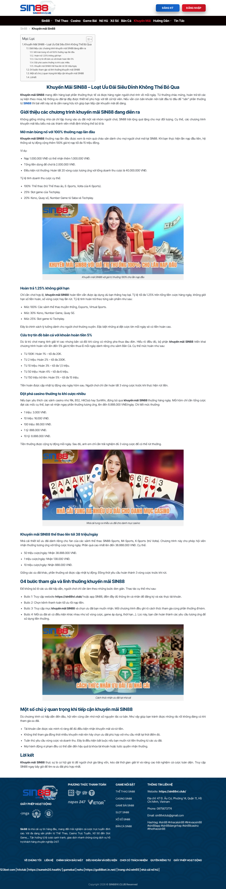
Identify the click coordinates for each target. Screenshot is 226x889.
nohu (80, 869)
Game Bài (90, 21)
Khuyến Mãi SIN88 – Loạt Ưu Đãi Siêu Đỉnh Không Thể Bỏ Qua (57, 44)
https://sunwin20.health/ (44, 869)
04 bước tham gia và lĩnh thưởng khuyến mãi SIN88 (55, 69)
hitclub (21, 869)
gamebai (69, 869)
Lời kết (33, 77)
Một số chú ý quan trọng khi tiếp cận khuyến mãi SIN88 (57, 73)
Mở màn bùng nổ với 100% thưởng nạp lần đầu (54, 52)
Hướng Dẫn (161, 21)
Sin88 (45, 21)
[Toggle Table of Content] (87, 39)
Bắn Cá (126, 21)
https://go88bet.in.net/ (100, 869)
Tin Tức (179, 21)
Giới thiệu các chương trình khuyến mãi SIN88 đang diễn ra (57, 48)
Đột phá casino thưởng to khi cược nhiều (51, 62)
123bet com (7, 869)
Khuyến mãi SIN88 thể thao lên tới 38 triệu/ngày (55, 66)
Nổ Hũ (103, 21)
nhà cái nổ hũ (149, 869)
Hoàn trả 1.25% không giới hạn (47, 55)
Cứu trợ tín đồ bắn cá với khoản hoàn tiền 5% (53, 59)
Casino (76, 21)
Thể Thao (61, 21)
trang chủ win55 (128, 869)
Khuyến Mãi (142, 21)
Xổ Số (114, 21)
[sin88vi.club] (38, 8)
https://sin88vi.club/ (172, 791)
